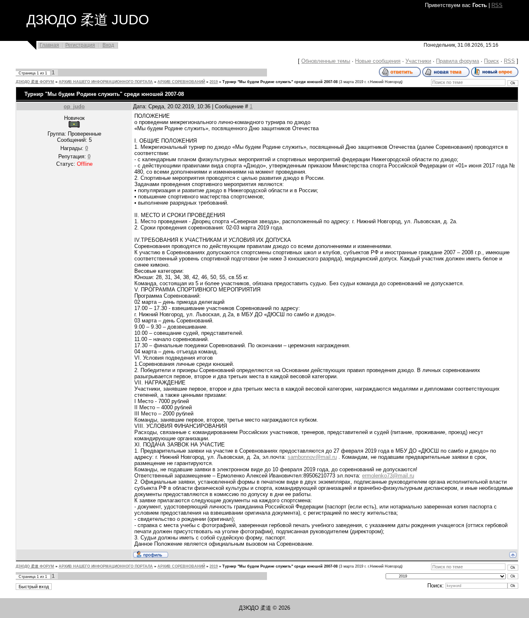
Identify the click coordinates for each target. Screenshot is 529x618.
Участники (418, 61)
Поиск (491, 61)
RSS (497, 5)
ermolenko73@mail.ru (388, 475)
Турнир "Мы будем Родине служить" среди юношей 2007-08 (280, 82)
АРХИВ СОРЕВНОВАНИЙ (181, 82)
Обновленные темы (325, 61)
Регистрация (80, 45)
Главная (49, 45)
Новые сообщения (377, 61)
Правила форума (457, 61)
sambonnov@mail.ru (312, 457)
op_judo (74, 106)
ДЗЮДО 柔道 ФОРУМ (35, 82)
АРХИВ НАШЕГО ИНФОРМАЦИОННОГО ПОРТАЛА (106, 82)
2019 (214, 82)
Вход (108, 45)
